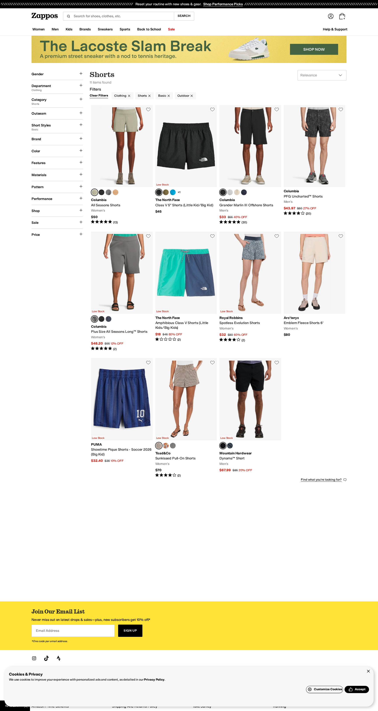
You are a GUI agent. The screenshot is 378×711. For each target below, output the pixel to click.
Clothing (120, 96)
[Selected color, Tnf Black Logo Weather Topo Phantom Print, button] (158, 192)
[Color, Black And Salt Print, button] (172, 445)
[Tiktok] (46, 658)
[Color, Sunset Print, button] (165, 445)
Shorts (142, 96)
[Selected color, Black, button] (222, 192)
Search (184, 16)
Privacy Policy (154, 679)
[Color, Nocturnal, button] (108, 318)
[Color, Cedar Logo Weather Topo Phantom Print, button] (165, 192)
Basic (162, 96)
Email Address (47, 631)
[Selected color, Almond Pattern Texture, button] (158, 445)
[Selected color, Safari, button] (94, 192)
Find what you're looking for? (321, 480)
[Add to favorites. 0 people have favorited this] (148, 109)
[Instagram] (34, 658)
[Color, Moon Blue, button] (229, 445)
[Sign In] (331, 16)
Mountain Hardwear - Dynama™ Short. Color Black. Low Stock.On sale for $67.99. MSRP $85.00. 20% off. (250, 418)
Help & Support (335, 29)
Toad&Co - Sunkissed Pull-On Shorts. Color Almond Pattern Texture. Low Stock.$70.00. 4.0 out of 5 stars (186, 418)
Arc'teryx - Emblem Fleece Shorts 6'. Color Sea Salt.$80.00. (314, 291)
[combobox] (118, 16)
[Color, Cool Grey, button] (229, 192)
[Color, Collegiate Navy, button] (243, 192)
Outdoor (183, 96)
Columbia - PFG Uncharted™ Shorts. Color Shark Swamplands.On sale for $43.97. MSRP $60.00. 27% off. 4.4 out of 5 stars (314, 165)
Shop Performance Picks (223, 4)
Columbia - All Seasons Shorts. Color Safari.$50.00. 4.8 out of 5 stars (122, 165)
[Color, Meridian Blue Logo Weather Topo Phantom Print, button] (172, 192)
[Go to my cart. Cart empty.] (342, 16)
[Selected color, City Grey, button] (94, 318)
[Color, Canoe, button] (115, 192)
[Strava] (58, 658)
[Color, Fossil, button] (236, 192)
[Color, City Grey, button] (108, 192)
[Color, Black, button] (101, 192)
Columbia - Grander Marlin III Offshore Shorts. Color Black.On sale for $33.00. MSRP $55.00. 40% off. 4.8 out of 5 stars (250, 165)
